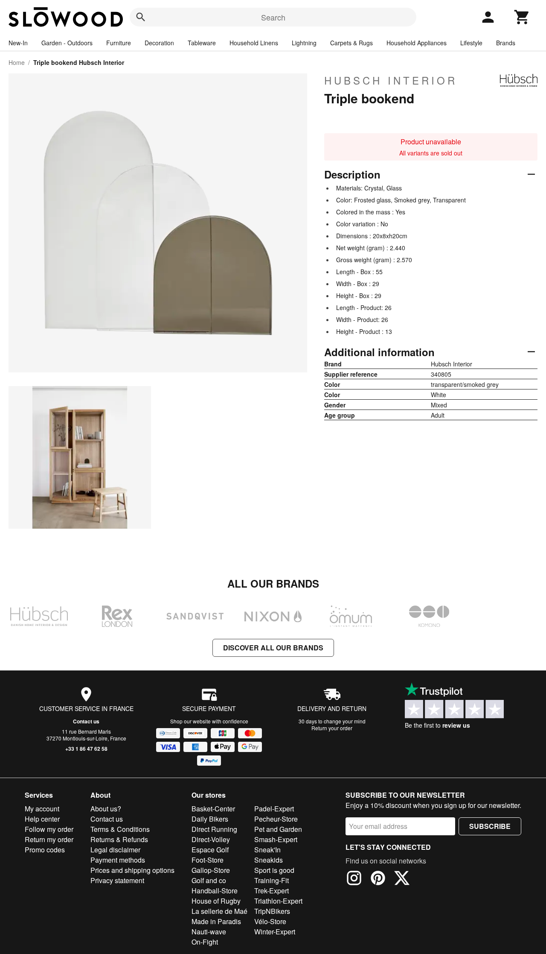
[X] (401, 879)
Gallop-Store (211, 870)
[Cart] (522, 17)
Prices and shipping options (132, 870)
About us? (105, 809)
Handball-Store (215, 890)
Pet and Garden (278, 829)
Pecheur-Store (276, 819)
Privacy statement (117, 880)
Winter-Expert (274, 931)
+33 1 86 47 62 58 (86, 748)
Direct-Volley (211, 839)
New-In (18, 42)
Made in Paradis (216, 921)
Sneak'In (267, 850)
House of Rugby (216, 901)
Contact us (86, 721)
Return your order (331, 728)
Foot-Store (208, 860)
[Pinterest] (377, 879)
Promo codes (45, 850)
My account (42, 809)
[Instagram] (354, 879)
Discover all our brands (273, 648)
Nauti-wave (209, 931)
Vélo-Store (270, 921)
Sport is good (274, 870)
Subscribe (490, 826)
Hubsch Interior (390, 80)
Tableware (202, 42)
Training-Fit (271, 880)
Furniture (118, 42)
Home (17, 62)
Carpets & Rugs (351, 42)
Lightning (304, 42)
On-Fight (205, 942)
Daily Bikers (210, 819)
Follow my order (49, 829)
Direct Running (214, 829)
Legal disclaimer (115, 850)
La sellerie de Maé (219, 911)
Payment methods (117, 860)
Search (273, 17)
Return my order (49, 839)
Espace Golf (210, 850)
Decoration (159, 42)
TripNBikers (272, 911)
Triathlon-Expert (278, 901)
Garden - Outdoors (67, 42)
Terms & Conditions (120, 829)
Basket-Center (213, 809)
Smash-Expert (275, 839)
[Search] (141, 17)
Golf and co (209, 880)
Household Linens (253, 42)
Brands (505, 42)
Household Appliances (416, 42)
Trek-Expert (271, 890)
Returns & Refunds (119, 839)
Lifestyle (471, 42)
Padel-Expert (274, 809)
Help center (42, 819)
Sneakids (268, 860)
